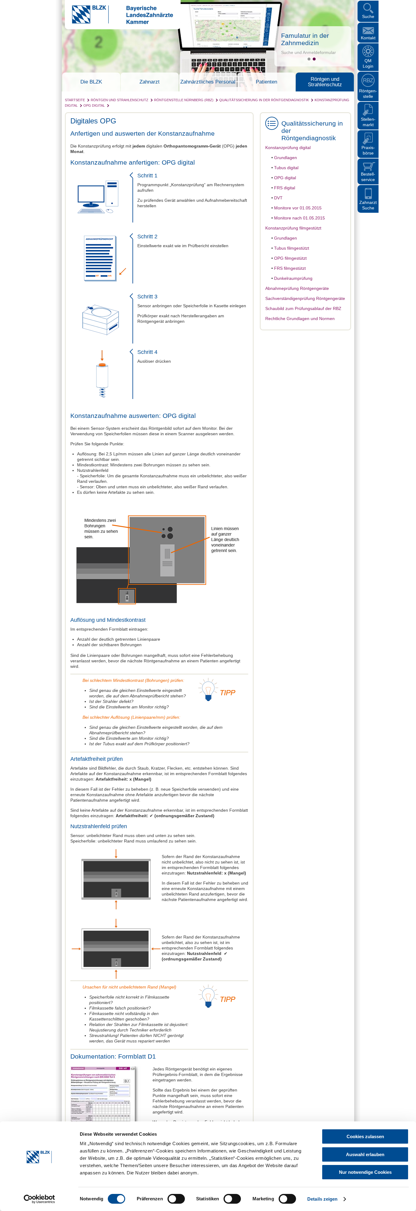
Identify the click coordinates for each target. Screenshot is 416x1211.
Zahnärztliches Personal (207, 82)
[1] (309, 59)
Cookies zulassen (365, 1136)
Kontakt (368, 37)
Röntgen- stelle (368, 93)
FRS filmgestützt (290, 268)
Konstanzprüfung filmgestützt (293, 228)
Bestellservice (368, 177)
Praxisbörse (368, 150)
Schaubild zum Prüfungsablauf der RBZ (303, 308)
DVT (278, 197)
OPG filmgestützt (290, 258)
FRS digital (284, 187)
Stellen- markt (368, 122)
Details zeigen (322, 1199)
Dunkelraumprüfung (293, 278)
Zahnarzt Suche (368, 205)
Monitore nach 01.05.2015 (299, 217)
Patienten (266, 82)
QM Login (368, 63)
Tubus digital (286, 167)
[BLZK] (119, 22)
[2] (314, 59)
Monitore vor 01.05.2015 (298, 207)
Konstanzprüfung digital (288, 147)
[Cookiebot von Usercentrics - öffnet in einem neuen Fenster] (39, 1199)
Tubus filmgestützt (291, 248)
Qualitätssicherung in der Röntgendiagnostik (264, 100)
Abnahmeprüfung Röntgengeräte (297, 288)
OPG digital (94, 105)
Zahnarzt (149, 82)
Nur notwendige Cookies (365, 1172)
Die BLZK (91, 82)
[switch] (176, 1199)
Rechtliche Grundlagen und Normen (300, 318)
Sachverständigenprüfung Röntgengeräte (305, 298)
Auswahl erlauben (365, 1154)
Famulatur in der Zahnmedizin (305, 39)
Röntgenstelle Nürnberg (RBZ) (183, 100)
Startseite (75, 100)
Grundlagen (285, 157)
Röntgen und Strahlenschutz (325, 82)
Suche (368, 16)
